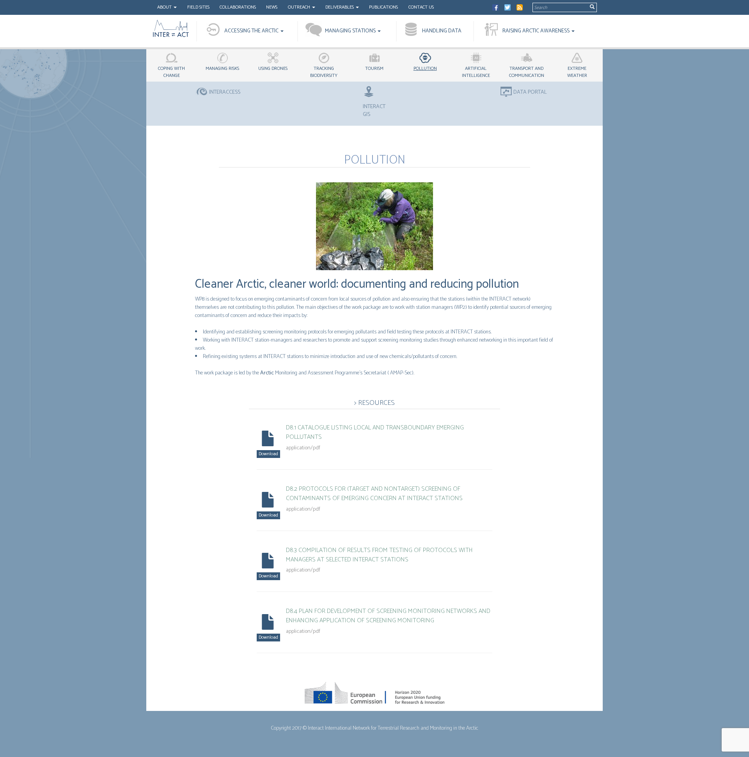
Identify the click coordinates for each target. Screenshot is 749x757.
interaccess (224, 92)
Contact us (421, 7)
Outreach (299, 7)
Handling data (441, 31)
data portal (530, 92)
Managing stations (351, 31)
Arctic (267, 373)
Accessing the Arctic (252, 31)
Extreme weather (577, 72)
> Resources (374, 403)
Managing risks (222, 68)
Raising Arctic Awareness (536, 31)
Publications (383, 7)
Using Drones (273, 68)
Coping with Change (171, 72)
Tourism (374, 68)
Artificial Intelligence (476, 72)
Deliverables (340, 7)
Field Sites (198, 7)
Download (268, 454)
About (165, 7)
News (271, 7)
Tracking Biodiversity (323, 72)
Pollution (425, 68)
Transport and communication (526, 72)
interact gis (374, 110)
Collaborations (238, 7)
